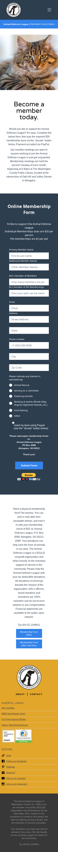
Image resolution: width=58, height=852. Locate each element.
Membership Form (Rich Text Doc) (29, 644)
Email (12, 301)
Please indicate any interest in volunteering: (24, 378)
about (20, 694)
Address (13, 313)
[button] (49, 10)
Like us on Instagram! (16, 784)
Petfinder (10, 767)
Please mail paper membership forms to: (29, 445)
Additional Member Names (23, 260)
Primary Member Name (21, 249)
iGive (8, 755)
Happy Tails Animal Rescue (15, 725)
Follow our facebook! (16, 761)
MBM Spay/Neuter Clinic (13, 713)
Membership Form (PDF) (29, 633)
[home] (13, 9)
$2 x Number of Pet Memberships (26, 287)
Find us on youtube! (16, 778)
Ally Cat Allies (8, 708)
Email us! (10, 772)
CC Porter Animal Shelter (14, 719)
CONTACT (36, 694)
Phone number (17, 339)
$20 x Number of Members (23, 275)
